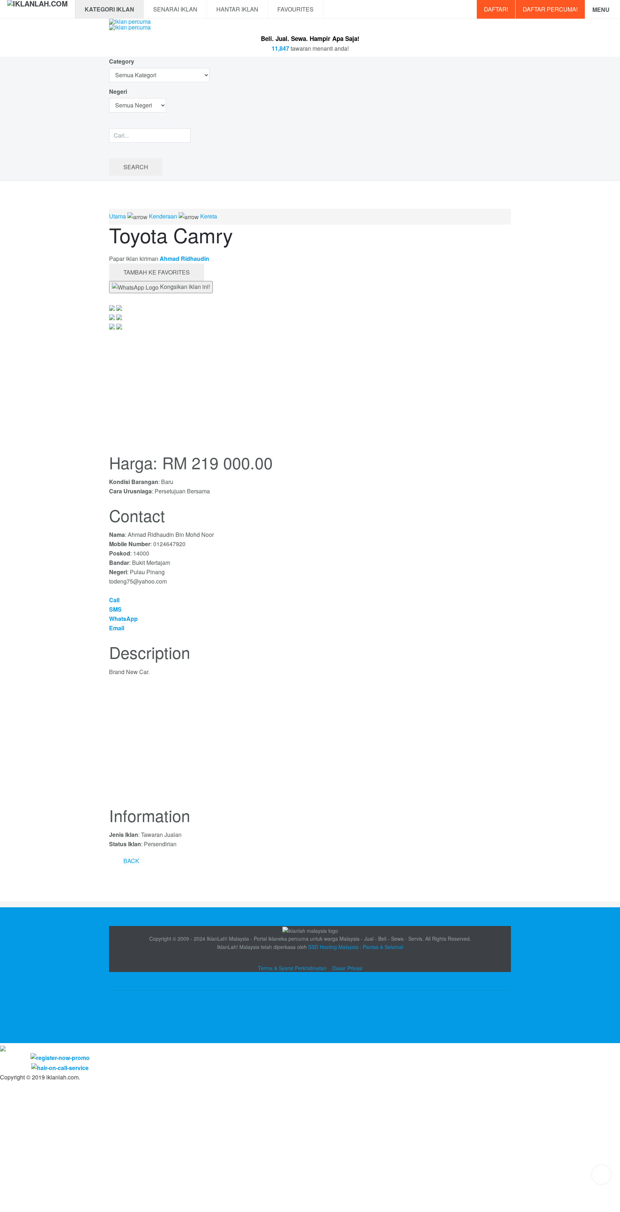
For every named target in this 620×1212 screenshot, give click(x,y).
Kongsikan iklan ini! (184, 286)
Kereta (208, 216)
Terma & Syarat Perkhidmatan (292, 968)
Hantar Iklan (237, 9)
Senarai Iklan (175, 9)
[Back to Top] (601, 1174)
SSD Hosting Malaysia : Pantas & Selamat (355, 946)
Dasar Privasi (347, 968)
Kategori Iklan (109, 9)
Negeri (118, 91)
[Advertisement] (310, 745)
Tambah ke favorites (156, 272)
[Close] (3, 1047)
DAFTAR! (496, 9)
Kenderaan (163, 216)
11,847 (280, 48)
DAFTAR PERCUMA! (550, 9)
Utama (117, 216)
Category (121, 61)
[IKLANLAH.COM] (37, 9)
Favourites (295, 9)
